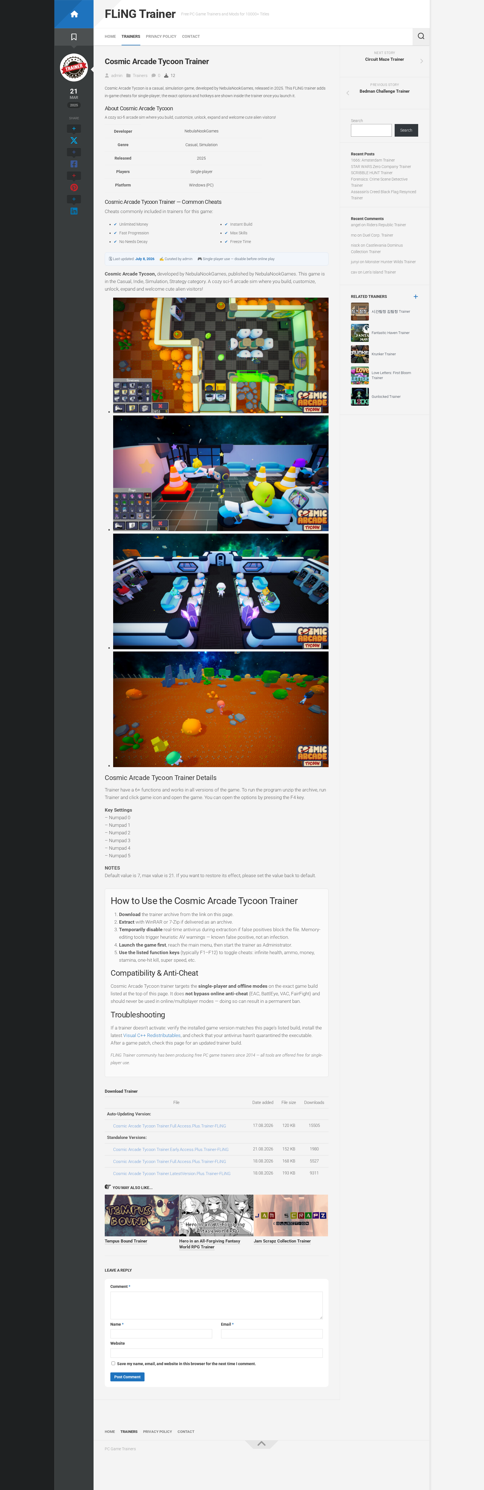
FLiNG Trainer (140, 14)
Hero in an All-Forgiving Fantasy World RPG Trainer (209, 1244)
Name (117, 1324)
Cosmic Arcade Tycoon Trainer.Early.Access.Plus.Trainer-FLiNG (171, 1149)
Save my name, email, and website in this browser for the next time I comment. (186, 1363)
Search (357, 120)
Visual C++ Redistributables (152, 1035)
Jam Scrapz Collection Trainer (282, 1241)
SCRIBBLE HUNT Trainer (372, 173)
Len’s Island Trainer (379, 272)
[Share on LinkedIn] (74, 205)
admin (116, 75)
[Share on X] (74, 135)
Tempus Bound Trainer (126, 1241)
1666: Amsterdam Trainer (373, 160)
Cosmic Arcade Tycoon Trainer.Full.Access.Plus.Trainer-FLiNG (169, 1126)
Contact (191, 36)
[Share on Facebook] (74, 158)
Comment (120, 1286)
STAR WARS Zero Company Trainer (381, 166)
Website (117, 1343)
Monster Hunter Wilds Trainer (390, 262)
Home (110, 36)
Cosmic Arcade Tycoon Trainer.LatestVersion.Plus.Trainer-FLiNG (172, 1173)
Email (227, 1324)
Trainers (131, 36)
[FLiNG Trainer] (74, 14)
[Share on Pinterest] (74, 182)
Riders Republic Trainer (386, 225)
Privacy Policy (161, 36)
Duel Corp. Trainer (378, 235)
